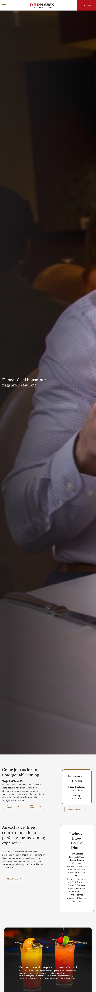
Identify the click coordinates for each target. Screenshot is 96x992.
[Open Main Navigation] (3, 6)
